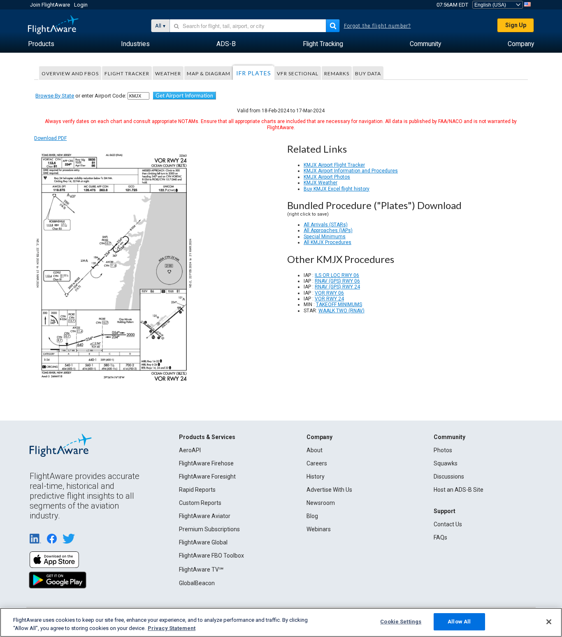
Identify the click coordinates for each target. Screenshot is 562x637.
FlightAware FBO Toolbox (211, 555)
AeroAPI (190, 450)
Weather (168, 73)
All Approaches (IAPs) (328, 230)
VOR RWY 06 (329, 293)
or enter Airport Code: (80, 96)
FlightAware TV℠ (201, 569)
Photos (443, 450)
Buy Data (368, 73)
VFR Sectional (297, 73)
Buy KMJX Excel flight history (336, 189)
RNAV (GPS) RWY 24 (337, 287)
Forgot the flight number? (377, 26)
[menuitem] (41, 44)
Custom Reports (200, 503)
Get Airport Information (184, 95)
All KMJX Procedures (327, 242)
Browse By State (54, 96)
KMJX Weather (320, 183)
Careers (317, 463)
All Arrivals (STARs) (326, 225)
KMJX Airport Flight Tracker (334, 165)
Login (81, 5)
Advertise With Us (329, 489)
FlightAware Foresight (207, 476)
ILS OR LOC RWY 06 (337, 275)
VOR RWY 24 (329, 299)
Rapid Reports (197, 489)
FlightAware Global (203, 542)
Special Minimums (325, 236)
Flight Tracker (127, 73)
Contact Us (448, 524)
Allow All (459, 621)
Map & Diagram (208, 73)
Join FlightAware (50, 5)
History (316, 476)
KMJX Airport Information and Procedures (351, 171)
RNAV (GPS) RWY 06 (337, 281)
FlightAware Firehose (206, 463)
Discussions (449, 476)
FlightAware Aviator (204, 516)
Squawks (445, 463)
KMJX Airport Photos (327, 177)
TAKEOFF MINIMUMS (339, 304)
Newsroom (321, 503)
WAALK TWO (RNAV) (341, 311)
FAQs (440, 537)
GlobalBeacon (197, 583)
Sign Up (515, 25)
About (315, 450)
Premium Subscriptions (209, 529)
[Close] (549, 622)
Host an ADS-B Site (458, 489)
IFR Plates (253, 73)
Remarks (336, 73)
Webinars (319, 529)
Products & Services (207, 437)
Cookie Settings (400, 621)
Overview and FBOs (70, 73)
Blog (312, 516)
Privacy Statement (171, 628)
